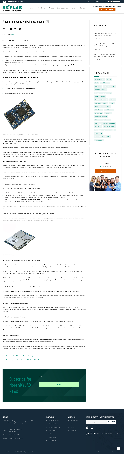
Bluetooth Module (100, 96)
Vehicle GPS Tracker (109, 126)
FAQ (89, 1)
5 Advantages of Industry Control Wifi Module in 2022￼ (22, 360)
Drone (112, 99)
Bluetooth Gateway (100, 89)
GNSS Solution (99, 106)
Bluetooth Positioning (101, 99)
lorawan (108, 113)
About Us (73, 430)
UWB (96, 123)
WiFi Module (52, 434)
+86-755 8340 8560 (14, 435)
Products (41, 8)
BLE (96, 83)
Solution (52, 8)
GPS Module (98, 109)
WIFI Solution (98, 140)
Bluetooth (98, 86)
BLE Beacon (105, 83)
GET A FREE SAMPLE (107, 9)
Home (31, 8)
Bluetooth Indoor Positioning (103, 93)
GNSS (112, 103)
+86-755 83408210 (14, 429)
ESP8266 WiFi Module (100, 103)
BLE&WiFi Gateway (54, 427)
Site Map (117, 452)
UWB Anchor (52, 430)
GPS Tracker (109, 109)
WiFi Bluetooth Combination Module (104, 130)
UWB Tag (97, 126)
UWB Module (52, 440)
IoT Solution (98, 113)
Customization (62, 8)
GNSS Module (52, 437)
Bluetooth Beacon (109, 86)
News (73, 8)
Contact (83, 8)
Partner (73, 424)
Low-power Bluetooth (101, 116)
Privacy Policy (110, 452)
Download (97, 1)
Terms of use (101, 452)
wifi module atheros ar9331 (102, 136)
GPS (108, 106)
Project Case (74, 420)
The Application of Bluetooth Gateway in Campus (20, 356)
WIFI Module (98, 133)
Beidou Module (99, 79)
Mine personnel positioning (102, 120)
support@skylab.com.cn (16, 438)
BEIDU (109, 79)
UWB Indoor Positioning (108, 123)
